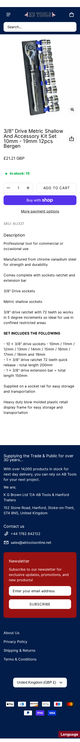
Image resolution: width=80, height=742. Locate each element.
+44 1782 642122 (25, 533)
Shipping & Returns (19, 650)
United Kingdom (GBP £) (36, 682)
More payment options (40, 211)
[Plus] (28, 188)
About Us (11, 633)
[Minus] (8, 188)
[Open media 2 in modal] (40, 77)
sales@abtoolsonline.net (31, 542)
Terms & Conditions (20, 659)
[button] (40, 27)
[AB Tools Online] (40, 14)
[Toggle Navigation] (8, 14)
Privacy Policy (15, 641)
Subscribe (39, 604)
